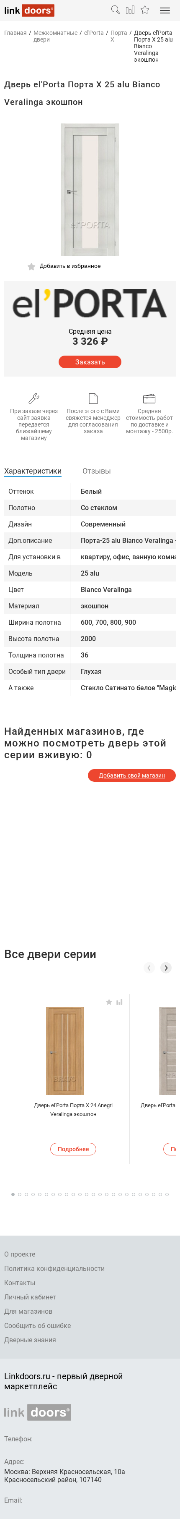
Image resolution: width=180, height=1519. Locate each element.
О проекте (19, 1254)
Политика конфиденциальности (54, 1269)
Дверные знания (30, 1340)
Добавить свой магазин (132, 775)
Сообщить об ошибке (37, 1326)
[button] (166, 968)
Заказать (90, 362)
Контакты (19, 1283)
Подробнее (73, 1149)
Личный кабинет (30, 1297)
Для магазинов (28, 1311)
